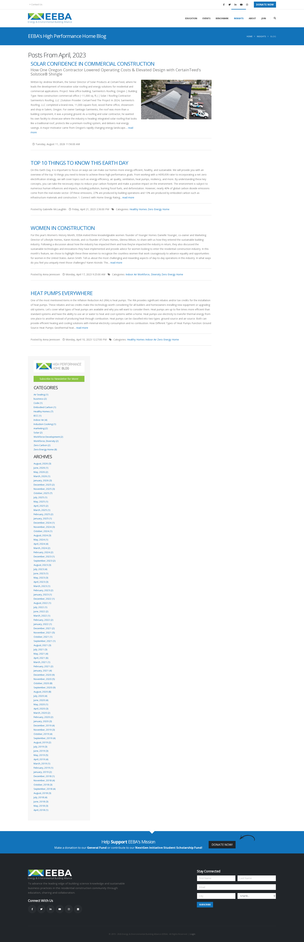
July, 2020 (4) (40, 695)
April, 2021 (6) (41, 657)
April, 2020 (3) (41, 708)
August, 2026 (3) (42, 463)
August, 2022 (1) (42, 603)
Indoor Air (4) (40, 419)
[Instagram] (247, 4)
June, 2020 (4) (41, 700)
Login (192, 934)
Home (249, 36)
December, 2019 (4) (44, 725)
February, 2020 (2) (43, 717)
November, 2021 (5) (44, 632)
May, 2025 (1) (41, 501)
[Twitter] (229, 4)
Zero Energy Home (158, 209)
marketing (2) (41, 428)
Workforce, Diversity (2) (46, 441)
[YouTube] (241, 4)
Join (263, 18)
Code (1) (38, 403)
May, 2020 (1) (41, 704)
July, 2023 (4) (40, 569)
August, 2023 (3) (42, 565)
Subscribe (205, 904)
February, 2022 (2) (43, 619)
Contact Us (36, 4)
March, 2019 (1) (42, 763)
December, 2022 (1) (44, 598)
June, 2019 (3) (41, 750)
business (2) (40, 398)
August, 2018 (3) (42, 793)
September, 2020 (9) (44, 687)
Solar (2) (38, 432)
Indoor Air (131, 274)
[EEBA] (50, 18)
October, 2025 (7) (43, 493)
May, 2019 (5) (41, 755)
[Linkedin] (235, 4)
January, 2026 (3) (43, 480)
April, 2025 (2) (41, 505)
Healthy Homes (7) (43, 411)
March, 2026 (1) (42, 476)
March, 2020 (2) (42, 712)
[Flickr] (78, 909)
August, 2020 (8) (42, 691)
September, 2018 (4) (44, 788)
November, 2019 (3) (44, 729)
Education (191, 18)
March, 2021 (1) (42, 662)
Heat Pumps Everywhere (62, 293)
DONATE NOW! (222, 845)
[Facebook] (223, 4)
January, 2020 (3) (43, 721)
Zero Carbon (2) (42, 445)
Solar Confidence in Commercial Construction (92, 63)
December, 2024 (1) (44, 522)
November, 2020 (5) (44, 679)
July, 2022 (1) (40, 607)
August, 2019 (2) (42, 742)
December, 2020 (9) (44, 674)
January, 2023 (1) (43, 594)
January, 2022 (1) (43, 624)
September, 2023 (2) (44, 560)
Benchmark (222, 18)
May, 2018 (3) (41, 805)
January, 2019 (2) (43, 772)
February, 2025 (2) (43, 514)
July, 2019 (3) (40, 746)
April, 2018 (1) (41, 810)
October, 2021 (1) (43, 636)
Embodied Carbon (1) (45, 407)
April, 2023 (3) (41, 581)
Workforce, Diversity (149, 274)
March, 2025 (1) (42, 510)
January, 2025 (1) (43, 518)
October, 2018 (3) (43, 784)
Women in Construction (63, 227)
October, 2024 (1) (43, 531)
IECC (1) (37, 415)
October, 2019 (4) (43, 734)
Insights (238, 18)
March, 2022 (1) (42, 615)
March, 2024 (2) (42, 548)
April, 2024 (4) (41, 543)
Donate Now (265, 4)
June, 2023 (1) (41, 573)
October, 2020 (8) (43, 683)
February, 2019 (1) (43, 767)
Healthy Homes (138, 209)
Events (206, 18)
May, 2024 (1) (41, 539)
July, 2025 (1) (40, 497)
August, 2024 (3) (42, 535)
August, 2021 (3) (42, 645)
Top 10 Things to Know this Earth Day (79, 162)
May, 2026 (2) (41, 472)
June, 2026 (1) (41, 467)
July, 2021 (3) (40, 649)
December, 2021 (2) (44, 628)
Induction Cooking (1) (45, 424)
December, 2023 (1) (44, 556)
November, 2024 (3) (44, 526)
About (252, 18)
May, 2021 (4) (41, 653)
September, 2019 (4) (44, 738)
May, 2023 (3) (41, 577)
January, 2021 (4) (43, 670)
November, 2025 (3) (44, 488)
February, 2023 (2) (43, 590)
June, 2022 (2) (41, 611)
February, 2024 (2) (43, 552)
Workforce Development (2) (48, 436)
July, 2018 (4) (40, 797)
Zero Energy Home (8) (45, 449)
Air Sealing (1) (41, 394)
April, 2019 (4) (41, 759)
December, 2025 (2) (44, 484)
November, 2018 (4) (44, 780)
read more (128, 197)
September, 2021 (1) (44, 641)
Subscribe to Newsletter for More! (59, 378)
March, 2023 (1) (42, 586)
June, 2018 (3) (41, 801)
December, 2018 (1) (44, 776)
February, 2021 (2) (43, 666)
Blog (273, 36)
